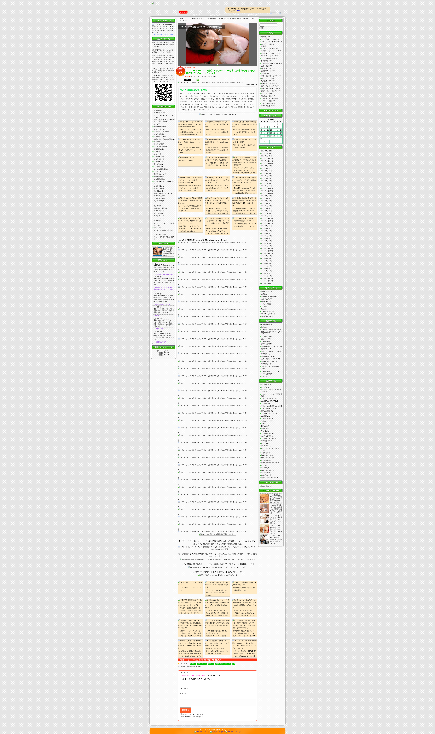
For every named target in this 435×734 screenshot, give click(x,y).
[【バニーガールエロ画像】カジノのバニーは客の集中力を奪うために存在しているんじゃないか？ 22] (217, 398)
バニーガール (202, 664)
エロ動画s (157, 221)
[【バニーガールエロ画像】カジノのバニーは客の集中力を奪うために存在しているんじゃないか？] (217, 82)
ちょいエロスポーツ (267, 418)
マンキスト (157, 171)
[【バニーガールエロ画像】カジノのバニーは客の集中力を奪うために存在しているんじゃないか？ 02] (217, 250)
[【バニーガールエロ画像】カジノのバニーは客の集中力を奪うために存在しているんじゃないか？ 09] (217, 302)
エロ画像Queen (159, 186)
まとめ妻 (157, 124)
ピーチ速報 (265, 443)
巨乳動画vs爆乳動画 (160, 208)
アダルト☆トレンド (160, 129)
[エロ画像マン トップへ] (153, 3)
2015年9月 (264, 226)
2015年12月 (265, 218)
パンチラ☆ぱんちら (267, 470)
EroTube (264, 327)
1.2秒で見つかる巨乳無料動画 (271, 329)
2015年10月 (265, 223)
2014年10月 (265, 253)
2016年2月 (264, 213)
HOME (158, 15)
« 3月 (264, 142)
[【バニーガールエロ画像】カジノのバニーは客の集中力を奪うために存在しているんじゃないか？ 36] (217, 502)
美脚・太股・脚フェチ (223, 664)
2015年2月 (264, 243)
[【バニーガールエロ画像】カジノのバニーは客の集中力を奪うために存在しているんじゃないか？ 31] (217, 465)
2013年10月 (265, 283)
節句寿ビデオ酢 (266, 344)
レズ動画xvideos (159, 179)
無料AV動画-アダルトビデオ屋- (271, 346)
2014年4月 (264, 268)
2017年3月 (264, 181)
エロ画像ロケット (160, 156)
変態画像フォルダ (160, 174)
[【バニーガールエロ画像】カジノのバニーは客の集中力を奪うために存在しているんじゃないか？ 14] (217, 339)
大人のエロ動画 (159, 201)
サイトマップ (234, 15)
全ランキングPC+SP (163, 351)
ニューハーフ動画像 (160, 146)
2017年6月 (264, 173)
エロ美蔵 (264, 306)
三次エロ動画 (212, 77)
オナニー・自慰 (266, 101)
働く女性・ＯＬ (266, 68)
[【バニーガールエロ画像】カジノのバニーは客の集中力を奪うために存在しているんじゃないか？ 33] (217, 479)
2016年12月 (265, 188)
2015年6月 (264, 233)
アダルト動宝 (265, 341)
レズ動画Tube (158, 166)
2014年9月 (264, 256)
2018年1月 (264, 156)
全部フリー (157, 228)
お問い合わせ (253, 15)
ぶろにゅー (265, 294)
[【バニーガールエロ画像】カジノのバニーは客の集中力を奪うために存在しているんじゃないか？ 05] (217, 272)
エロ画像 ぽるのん (160, 234)
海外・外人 (265, 78)
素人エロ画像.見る (267, 411)
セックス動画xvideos (161, 169)
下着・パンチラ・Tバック (269, 63)
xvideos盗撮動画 (266, 374)
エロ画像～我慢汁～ (267, 433)
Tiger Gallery (265, 431)
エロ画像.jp (265, 468)
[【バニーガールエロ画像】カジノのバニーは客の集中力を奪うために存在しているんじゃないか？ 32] (217, 472)
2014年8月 (264, 258)
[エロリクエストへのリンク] (162, 24)
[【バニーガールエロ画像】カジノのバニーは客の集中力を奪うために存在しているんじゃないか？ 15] (217, 346)
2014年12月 (265, 248)
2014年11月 (265, 251)
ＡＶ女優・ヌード (267, 98)
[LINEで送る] (198, 80)
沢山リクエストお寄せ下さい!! (163, 34)
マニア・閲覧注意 (267, 58)
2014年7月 (264, 261)
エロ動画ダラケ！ (267, 364)
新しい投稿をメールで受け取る (192, 717)
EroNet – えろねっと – (268, 314)
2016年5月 (264, 206)
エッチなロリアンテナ (161, 131)
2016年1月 (264, 216)
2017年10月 (265, 163)
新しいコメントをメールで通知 (192, 714)
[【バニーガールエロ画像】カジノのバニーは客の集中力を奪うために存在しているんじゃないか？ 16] (217, 353)
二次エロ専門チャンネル (269, 398)
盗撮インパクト (266, 339)
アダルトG (157, 154)
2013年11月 (265, 281)
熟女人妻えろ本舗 (267, 455)
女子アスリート (266, 71)
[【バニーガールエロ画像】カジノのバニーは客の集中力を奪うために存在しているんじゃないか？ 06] (217, 279)
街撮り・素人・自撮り (268, 91)
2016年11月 (265, 191)
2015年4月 (264, 238)
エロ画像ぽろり (266, 385)
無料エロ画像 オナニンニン (163, 193)
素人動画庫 (157, 206)
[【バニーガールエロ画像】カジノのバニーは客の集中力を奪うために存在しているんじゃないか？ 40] (217, 531)
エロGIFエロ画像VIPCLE (269, 401)
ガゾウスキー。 (266, 446)
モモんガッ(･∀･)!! (267, 421)
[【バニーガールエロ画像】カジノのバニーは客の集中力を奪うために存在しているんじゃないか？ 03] (217, 257)
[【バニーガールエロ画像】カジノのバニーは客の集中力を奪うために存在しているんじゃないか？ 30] (217, 457)
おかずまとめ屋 (266, 475)
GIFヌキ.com (158, 164)
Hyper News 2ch (266, 486)
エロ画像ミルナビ (160, 198)
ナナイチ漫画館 (159, 176)
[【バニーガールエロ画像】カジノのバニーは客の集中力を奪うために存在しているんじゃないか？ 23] (217, 405)
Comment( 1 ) (251, 84)
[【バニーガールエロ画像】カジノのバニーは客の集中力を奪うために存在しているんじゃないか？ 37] (217, 509)
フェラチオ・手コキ (267, 56)
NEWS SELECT (266, 292)
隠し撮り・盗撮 (266, 96)
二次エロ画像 (265, 106)
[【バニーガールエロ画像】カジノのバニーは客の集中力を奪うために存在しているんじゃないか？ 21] (217, 391)
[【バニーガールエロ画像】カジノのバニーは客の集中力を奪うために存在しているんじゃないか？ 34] (217, 487)
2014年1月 (264, 276)
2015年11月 (265, 221)
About (177, 15)
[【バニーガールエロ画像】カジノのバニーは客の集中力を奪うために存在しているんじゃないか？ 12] (217, 324)
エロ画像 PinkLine (267, 441)
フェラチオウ (158, 203)
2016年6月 (264, 203)
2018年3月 (264, 151)
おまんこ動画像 (159, 188)
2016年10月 (265, 193)
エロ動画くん (265, 354)
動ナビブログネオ (267, 316)
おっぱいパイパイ (160, 141)
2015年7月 (264, 231)
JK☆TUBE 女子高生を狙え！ (271, 366)
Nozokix (264, 309)
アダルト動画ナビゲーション (270, 371)
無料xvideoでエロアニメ (269, 361)
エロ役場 (157, 151)
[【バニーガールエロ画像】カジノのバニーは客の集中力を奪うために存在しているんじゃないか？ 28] (217, 442)
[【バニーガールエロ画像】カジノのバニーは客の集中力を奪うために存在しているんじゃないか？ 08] (217, 294)
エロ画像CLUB (159, 134)
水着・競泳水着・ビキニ (269, 76)
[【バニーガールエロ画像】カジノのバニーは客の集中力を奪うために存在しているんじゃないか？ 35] (217, 494)
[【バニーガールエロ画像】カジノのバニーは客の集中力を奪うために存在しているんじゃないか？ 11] (217, 316)
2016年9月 (264, 196)
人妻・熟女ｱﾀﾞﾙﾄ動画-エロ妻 (270, 359)
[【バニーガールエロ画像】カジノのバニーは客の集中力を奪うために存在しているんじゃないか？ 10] (217, 309)
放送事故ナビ (158, 110)
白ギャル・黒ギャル (267, 83)
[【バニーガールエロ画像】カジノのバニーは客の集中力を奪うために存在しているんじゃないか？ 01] (217, 242)
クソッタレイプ (159, 216)
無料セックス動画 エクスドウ (271, 351)
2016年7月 (264, 201)
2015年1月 (264, 246)
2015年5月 (264, 236)
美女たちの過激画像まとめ (270, 463)
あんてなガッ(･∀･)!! (267, 299)
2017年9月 (264, 166)
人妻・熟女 (265, 66)
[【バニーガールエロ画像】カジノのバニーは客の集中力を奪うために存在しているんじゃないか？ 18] (217, 368)
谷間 (233, 664)
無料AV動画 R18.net (268, 356)
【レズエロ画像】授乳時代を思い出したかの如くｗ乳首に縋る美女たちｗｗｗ (168, 251)
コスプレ (193, 664)
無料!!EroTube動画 (160, 126)
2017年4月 (264, 178)
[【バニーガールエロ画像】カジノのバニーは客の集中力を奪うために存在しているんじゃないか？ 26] (217, 428)
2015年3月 (264, 241)
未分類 (263, 73)
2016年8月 (264, 198)
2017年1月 (264, 186)
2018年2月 (264, 153)
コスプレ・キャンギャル (198, 77)
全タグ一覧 (196, 15)
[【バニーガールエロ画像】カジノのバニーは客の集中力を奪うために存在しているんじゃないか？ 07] (217, 287)
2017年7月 (264, 171)
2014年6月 (264, 263)
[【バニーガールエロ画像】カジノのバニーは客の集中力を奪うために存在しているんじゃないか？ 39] (217, 524)
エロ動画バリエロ (160, 136)
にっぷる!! (264, 465)
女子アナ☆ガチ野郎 (267, 458)
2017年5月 (264, 176)
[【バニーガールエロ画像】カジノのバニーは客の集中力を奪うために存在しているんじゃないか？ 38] (217, 517)
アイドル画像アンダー (268, 408)
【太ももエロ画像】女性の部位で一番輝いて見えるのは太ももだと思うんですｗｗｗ (276, 539)
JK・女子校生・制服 (268, 39)
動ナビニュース (266, 349)
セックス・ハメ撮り (267, 53)
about (238, 11)
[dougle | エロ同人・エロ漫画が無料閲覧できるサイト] (217, 114)
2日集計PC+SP (163, 353)
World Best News (159, 191)
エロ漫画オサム (266, 473)
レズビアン (265, 61)
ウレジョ (264, 376)
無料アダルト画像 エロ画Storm (164, 139)
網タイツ (211, 664)
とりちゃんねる (266, 460)
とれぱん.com (265, 387)
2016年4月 (264, 208)
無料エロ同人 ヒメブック (269, 478)
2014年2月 (264, 273)
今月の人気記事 (215, 15)
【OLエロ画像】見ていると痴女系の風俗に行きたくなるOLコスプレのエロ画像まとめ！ (276, 519)
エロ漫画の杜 (265, 403)
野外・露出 (265, 93)
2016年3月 (264, 211)
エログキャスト (159, 211)
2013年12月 (265, 278)
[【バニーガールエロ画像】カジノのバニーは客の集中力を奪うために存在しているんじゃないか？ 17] (217, 361)
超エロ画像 (265, 428)
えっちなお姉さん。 (267, 436)
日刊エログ (265, 426)
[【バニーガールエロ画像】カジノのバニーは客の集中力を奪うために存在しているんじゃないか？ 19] (217, 376)
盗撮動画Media (159, 149)
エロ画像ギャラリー (160, 159)
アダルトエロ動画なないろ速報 (271, 406)
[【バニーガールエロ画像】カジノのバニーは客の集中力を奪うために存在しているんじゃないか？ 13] (217, 331)
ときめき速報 (265, 453)
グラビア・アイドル (267, 48)
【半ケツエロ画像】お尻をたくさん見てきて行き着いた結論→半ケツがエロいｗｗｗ (276, 529)
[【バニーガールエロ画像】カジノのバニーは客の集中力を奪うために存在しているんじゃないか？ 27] (217, 435)
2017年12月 (265, 158)
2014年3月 (264, 271)
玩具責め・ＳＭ (266, 81)
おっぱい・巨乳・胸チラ (269, 44)
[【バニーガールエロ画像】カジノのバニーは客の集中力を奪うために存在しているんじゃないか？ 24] (217, 413)
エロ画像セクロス (160, 196)
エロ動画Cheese (159, 113)
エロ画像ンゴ (158, 161)
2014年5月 (264, 266)
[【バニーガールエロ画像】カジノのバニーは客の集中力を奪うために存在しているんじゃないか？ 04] (217, 265)
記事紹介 (264, 37)
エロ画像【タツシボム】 (269, 413)
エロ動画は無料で (267, 336)
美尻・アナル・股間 (267, 86)
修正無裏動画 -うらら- (268, 325)
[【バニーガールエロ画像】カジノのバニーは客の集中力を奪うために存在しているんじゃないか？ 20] (217, 383)
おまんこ (264, 423)
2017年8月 (264, 168)
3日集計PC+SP (163, 355)
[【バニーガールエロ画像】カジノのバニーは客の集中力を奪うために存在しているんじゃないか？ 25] (217, 420)
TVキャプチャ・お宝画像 (269, 42)
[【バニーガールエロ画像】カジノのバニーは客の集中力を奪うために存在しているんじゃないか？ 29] (217, 450)
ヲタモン (264, 369)
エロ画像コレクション (268, 438)
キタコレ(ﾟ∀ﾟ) (266, 304)
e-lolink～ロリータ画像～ (269, 296)
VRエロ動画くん (159, 213)
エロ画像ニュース (267, 416)
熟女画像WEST (159, 144)
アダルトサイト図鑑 (267, 311)
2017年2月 (264, 183)
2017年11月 (265, 161)
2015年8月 (264, 228)
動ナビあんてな (266, 301)
